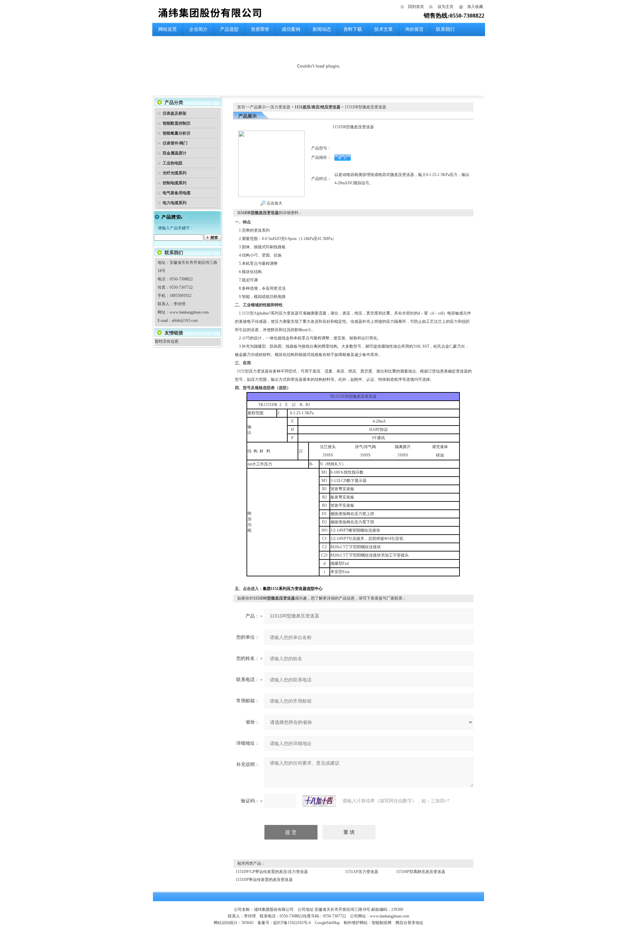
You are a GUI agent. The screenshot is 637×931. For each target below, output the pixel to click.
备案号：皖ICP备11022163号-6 (284, 922)
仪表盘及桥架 (174, 113)
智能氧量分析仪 (176, 133)
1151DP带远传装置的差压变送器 (265, 879)
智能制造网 (381, 922)
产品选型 (229, 29)
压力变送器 (280, 107)
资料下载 (352, 29)
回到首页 (416, 6)
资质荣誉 (260, 29)
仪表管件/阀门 (175, 143)
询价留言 (414, 29)
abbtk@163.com (185, 320)
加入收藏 (475, 6)
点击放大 (273, 203)
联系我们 (445, 29)
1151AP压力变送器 (361, 871)
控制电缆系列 (174, 183)
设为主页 (446, 6)
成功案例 (291, 29)
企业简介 (198, 29)
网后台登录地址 (409, 922)
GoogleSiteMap (327, 922)
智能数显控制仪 (176, 123)
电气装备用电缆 (176, 193)
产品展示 (258, 107)
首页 (241, 107)
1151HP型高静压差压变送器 (420, 871)
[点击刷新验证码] (319, 801)
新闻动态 (322, 29)
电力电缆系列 (174, 203)
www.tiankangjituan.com (189, 312)
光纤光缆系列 (174, 173)
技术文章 (383, 29)
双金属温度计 (174, 153)
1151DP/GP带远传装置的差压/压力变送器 (272, 871)
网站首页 (167, 29)
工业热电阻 (172, 163)
